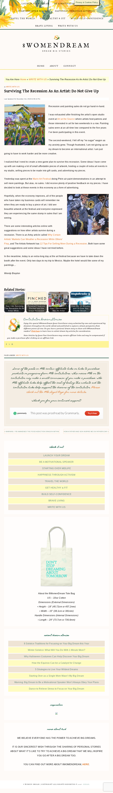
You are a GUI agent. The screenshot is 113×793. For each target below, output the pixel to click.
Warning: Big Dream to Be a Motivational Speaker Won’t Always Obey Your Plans (56, 682)
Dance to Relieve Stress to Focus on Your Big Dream (56, 689)
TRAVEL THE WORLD (56, 481)
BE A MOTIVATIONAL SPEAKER (56, 462)
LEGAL (86, 784)
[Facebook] (6, 344)
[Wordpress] (12, 344)
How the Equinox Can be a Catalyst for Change (56, 663)
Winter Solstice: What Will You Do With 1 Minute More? (56, 650)
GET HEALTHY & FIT (56, 488)
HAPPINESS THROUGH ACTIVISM (56, 475)
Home (23, 79)
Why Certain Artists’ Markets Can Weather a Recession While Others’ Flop (33, 239)
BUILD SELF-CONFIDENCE (57, 494)
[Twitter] (9, 344)
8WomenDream (57, 46)
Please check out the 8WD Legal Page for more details (63, 390)
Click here (35, 331)
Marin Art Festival (42, 179)
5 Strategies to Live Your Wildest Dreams (56, 669)
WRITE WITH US (38, 79)
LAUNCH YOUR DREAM (56, 455)
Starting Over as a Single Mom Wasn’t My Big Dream (56, 676)
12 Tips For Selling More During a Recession (63, 243)
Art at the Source (66, 119)
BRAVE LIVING (57, 500)
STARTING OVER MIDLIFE (56, 468)
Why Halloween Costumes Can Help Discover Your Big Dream (56, 656)
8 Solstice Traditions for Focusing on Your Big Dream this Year (56, 643)
